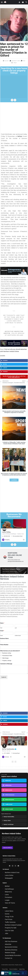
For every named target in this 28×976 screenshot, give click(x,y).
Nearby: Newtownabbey (8, 816)
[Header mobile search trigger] (26, 2)
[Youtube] (18, 866)
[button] (14, 360)
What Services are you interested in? (10, 651)
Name (2, 623)
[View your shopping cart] (23, 2)
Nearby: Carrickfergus (8, 824)
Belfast (19, 136)
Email (2, 630)
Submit (3, 677)
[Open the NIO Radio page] (23, 973)
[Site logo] (5, 2)
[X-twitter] (15, 866)
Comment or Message (6, 663)
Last (16, 627)
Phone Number (4, 644)
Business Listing (6, 653)
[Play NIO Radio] (10, 973)
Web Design (5, 658)
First (1, 627)
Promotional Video (7, 655)
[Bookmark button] (24, 540)
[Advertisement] (14, 118)
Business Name (4, 638)
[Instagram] (12, 866)
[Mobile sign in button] (19, 2)
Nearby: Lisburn (6, 820)
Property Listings (6, 660)
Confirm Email (18, 635)
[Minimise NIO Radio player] (26, 973)
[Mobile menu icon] (2, 2)
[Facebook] (9, 866)
